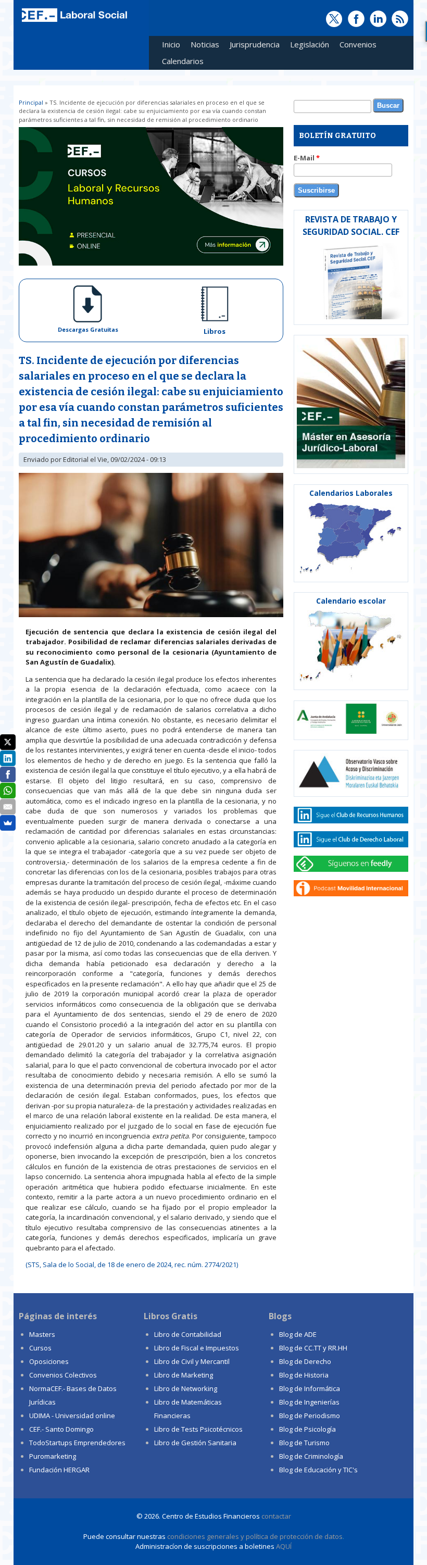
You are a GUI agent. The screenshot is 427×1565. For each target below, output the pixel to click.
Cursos (40, 1348)
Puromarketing (52, 1456)
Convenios (355, 46)
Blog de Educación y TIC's (318, 1469)
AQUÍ (284, 1546)
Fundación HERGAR (59, 1469)
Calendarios (180, 63)
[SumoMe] (8, 823)
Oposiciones (49, 1361)
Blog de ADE (298, 1334)
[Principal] (73, 22)
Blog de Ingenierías (309, 1402)
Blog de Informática (309, 1388)
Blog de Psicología (307, 1429)
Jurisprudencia (252, 46)
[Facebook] (8, 774)
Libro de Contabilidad (187, 1334)
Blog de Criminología (311, 1456)
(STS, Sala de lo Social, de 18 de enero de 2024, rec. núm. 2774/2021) (132, 1264)
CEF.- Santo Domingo (61, 1429)
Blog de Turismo (304, 1442)
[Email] (8, 807)
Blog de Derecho (305, 1361)
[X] (8, 742)
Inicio (171, 44)
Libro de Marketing (183, 1375)
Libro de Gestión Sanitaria (195, 1442)
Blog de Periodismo (309, 1415)
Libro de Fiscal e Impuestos (196, 1348)
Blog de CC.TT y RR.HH (313, 1348)
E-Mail (307, 157)
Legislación (307, 46)
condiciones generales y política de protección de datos (255, 1536)
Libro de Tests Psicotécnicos (198, 1429)
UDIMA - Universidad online (72, 1415)
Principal (31, 102)
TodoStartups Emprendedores (77, 1442)
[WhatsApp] (8, 790)
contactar (276, 1516)
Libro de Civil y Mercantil (192, 1361)
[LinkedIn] (8, 758)
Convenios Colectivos (63, 1375)
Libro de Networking (185, 1388)
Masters (42, 1334)
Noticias (205, 44)
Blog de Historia (304, 1375)
